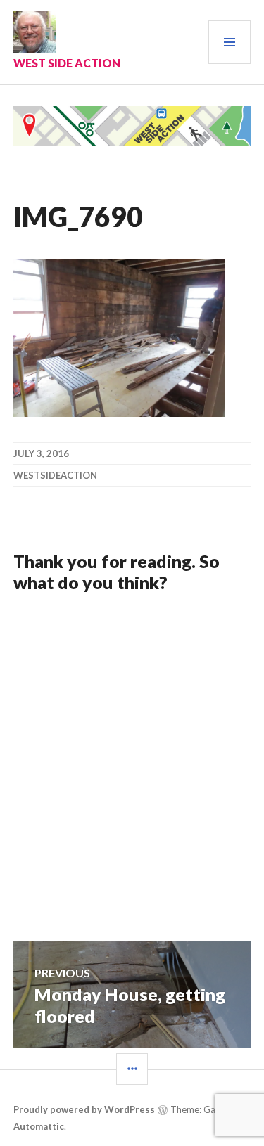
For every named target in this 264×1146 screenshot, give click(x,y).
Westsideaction (55, 475)
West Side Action (66, 63)
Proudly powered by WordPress (84, 1109)
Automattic (38, 1126)
